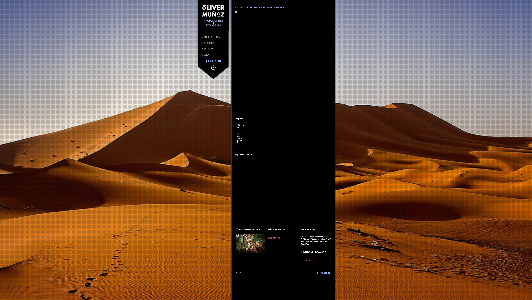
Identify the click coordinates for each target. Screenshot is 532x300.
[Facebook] (207, 61)
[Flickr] (220, 61)
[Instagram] (215, 61)
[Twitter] (211, 61)
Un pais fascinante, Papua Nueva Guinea (259, 7)
